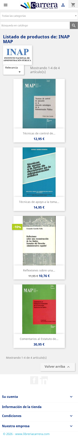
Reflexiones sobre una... (39, 270)
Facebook (34, 380)
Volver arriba (58, 367)
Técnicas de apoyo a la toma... (39, 202)
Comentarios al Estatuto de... (39, 339)
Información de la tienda (22, 407)
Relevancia (13, 70)
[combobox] (39, 16)
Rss (44, 380)
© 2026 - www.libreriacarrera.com (26, 434)
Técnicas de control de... (39, 133)
